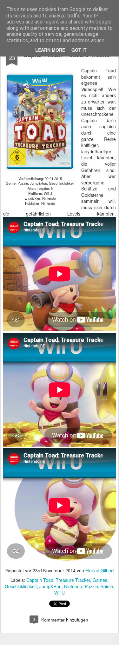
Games (100, 580)
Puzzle (91, 586)
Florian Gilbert (99, 570)
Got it (79, 50)
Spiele (107, 586)
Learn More (50, 50)
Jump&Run (50, 586)
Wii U (59, 592)
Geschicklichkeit (21, 586)
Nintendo (73, 586)
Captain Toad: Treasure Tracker (58, 580)
